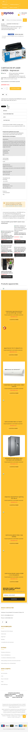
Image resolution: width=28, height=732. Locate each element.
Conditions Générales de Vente (8, 657)
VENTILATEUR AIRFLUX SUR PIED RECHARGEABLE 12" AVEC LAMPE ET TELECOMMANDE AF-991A (7, 237)
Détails (5, 110)
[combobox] (16, 20)
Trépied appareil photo (14, 707)
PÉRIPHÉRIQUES (4, 25)
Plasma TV (10, 717)
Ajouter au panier (7, 241)
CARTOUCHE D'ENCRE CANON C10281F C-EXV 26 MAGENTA (14, 574)
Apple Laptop (5, 709)
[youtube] (6, 622)
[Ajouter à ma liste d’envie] (14, 298)
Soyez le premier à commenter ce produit (10, 81)
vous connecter (9, 206)
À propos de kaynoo (14, 693)
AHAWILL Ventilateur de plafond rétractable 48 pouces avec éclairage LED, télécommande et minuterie (20, 233)
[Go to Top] (24, 716)
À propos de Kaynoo (5, 652)
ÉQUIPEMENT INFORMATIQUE (13, 23)
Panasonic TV (18, 714)
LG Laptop (13, 712)
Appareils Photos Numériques (18, 705)
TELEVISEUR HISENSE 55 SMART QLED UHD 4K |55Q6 (19, 250)
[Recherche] (25, 20)
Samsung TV (8, 714)
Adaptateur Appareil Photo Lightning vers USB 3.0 (14, 497)
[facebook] (2, 622)
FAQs (2, 681)
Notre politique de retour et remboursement (10, 660)
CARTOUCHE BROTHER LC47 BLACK (13, 422)
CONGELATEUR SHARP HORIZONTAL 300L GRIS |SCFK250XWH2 (6, 250)
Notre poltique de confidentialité (8, 663)
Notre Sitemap (4, 684)
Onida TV (24, 714)
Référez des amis (19, 34)
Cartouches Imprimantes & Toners (9, 28)
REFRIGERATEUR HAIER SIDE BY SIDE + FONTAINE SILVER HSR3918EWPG (14, 459)
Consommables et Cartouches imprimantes (11, 26)
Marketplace (5, 4)
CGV (2, 676)
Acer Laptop (11, 709)
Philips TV (10, 715)
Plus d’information (8, 113)
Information (19, 696)
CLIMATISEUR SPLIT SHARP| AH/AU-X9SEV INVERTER (14, 385)
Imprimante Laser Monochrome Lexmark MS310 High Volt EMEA (14, 312)
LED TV (20, 715)
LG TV (13, 714)
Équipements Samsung (8, 704)
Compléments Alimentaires (7, 642)
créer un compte (18, 206)
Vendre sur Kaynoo (14, 4)
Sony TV (3, 714)
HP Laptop (18, 712)
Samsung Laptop (18, 709)
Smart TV (18, 717)
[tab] (14, 120)
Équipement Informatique (7, 631)
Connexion (4, 7)
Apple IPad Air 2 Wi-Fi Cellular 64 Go (13, 348)
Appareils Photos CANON (19, 704)
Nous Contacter (4, 679)
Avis (4, 117)
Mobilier (3, 639)
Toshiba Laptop (6, 712)
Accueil (2, 23)
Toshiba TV (4, 715)
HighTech (3, 636)
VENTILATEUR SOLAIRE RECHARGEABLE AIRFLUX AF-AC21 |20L (7, 272)
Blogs (21, 694)
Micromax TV (15, 715)
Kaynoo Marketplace (5, 655)
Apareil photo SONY (6, 705)
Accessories (15, 710)
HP (19, 28)
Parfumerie (3, 634)
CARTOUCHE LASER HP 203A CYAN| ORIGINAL (14, 535)
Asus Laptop (22, 710)
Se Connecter (4, 673)
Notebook (23, 712)
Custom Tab (6, 120)
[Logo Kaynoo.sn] (7, 13)
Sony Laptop (9, 710)
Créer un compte (13, 7)
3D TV (14, 717)
